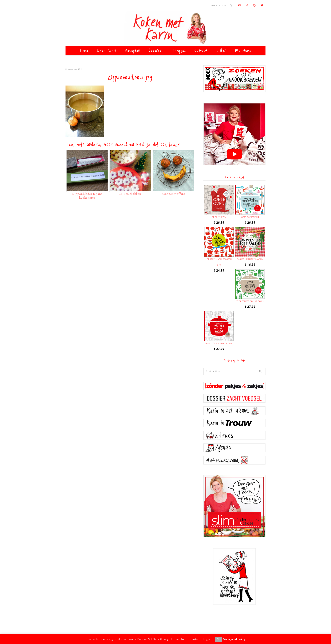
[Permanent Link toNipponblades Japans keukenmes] (87, 189)
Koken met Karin (165, 28)
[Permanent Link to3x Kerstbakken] (130, 189)
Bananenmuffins (173, 194)
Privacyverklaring (234, 639)
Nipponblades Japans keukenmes (87, 195)
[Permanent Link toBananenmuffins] (173, 189)
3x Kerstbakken (130, 194)
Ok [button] (218, 639)
